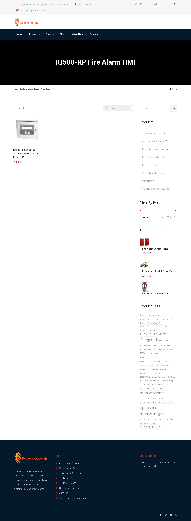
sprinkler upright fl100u (166, 419)
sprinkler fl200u (158, 389)
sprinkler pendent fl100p (166, 398)
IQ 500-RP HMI (145, 373)
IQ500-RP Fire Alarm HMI (157, 369)
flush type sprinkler (162, 345)
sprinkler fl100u (147, 384)
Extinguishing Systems (153, 149)
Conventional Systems (153, 141)
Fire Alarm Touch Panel (148, 331)
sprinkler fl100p (167, 381)
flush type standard (147, 350)
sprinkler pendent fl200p (166, 402)
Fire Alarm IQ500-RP (147, 319)
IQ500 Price (146, 365)
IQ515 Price (144, 381)
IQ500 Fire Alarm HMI (147, 357)
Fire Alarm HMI (145, 315)
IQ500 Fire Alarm (153, 353)
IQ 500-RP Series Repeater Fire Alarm (152, 377)
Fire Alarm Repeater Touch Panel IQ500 (153, 327)
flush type (163, 340)
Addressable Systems (153, 133)
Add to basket (27, 129)
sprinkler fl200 (161, 384)
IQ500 (142, 353)
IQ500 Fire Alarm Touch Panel (150, 361)
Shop (48, 34)
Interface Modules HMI (164, 350)
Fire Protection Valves (153, 165)
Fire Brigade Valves (151, 157)
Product (33, 34)
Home (19, 34)
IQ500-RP (143, 369)
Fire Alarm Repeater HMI (164, 319)
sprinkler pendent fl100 (148, 398)
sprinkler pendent (152, 393)
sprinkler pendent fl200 (148, 402)
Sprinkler (146, 181)
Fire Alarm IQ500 (159, 315)
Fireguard (148, 340)
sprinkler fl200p (145, 389)
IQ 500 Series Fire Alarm (162, 365)
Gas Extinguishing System (154, 173)
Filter (145, 217)
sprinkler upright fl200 (148, 423)
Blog (62, 34)
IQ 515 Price (172, 377)
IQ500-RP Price (157, 373)
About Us (76, 34)
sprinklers (148, 407)
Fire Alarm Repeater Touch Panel (151, 323)
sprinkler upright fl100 (148, 419)
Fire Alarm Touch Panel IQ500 (153, 334)
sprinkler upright (151, 414)
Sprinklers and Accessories (155, 188)
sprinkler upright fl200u (150, 427)
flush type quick (145, 345)
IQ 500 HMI (167, 361)
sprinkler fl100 (155, 381)
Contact (93, 34)
